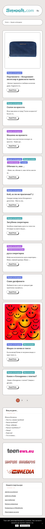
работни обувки (10, 496)
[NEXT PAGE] (27, 400)
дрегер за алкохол (11, 492)
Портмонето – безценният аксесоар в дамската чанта (21, 78)
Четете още (25, 525)
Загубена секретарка (18, 222)
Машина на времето (17, 135)
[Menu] (38, 10)
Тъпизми (24, 162)
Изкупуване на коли (12, 512)
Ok (17, 525)
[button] (27, 400)
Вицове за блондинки (14, 73)
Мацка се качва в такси (19, 348)
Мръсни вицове (29, 344)
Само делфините (15, 281)
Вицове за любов (29, 159)
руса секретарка (15, 253)
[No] (42, 523)
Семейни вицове (13, 162)
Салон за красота (16, 107)
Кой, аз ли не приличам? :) (20, 194)
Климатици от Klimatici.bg (14, 508)
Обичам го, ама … (16, 166)
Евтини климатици (11, 504)
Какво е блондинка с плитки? (22, 376)
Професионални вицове (16, 249)
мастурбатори (10, 500)
